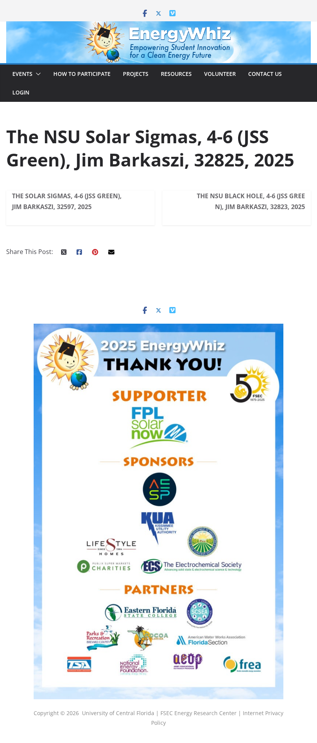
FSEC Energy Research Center (199, 713)
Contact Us (265, 73)
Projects (135, 73)
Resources (176, 73)
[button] (36, 74)
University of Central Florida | (121, 713)
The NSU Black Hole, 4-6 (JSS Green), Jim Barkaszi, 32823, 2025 (251, 201)
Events (22, 73)
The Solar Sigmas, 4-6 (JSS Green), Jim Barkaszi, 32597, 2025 (67, 201)
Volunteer (220, 73)
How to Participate (82, 73)
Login (20, 92)
